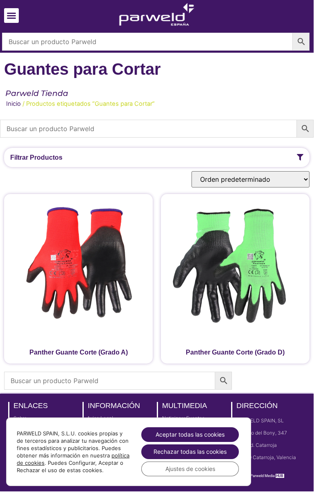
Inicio (13, 103)
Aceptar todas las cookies (190, 434)
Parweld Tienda (36, 93)
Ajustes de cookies (190, 468)
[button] (11, 15)
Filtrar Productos (36, 157)
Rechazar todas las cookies (190, 451)
